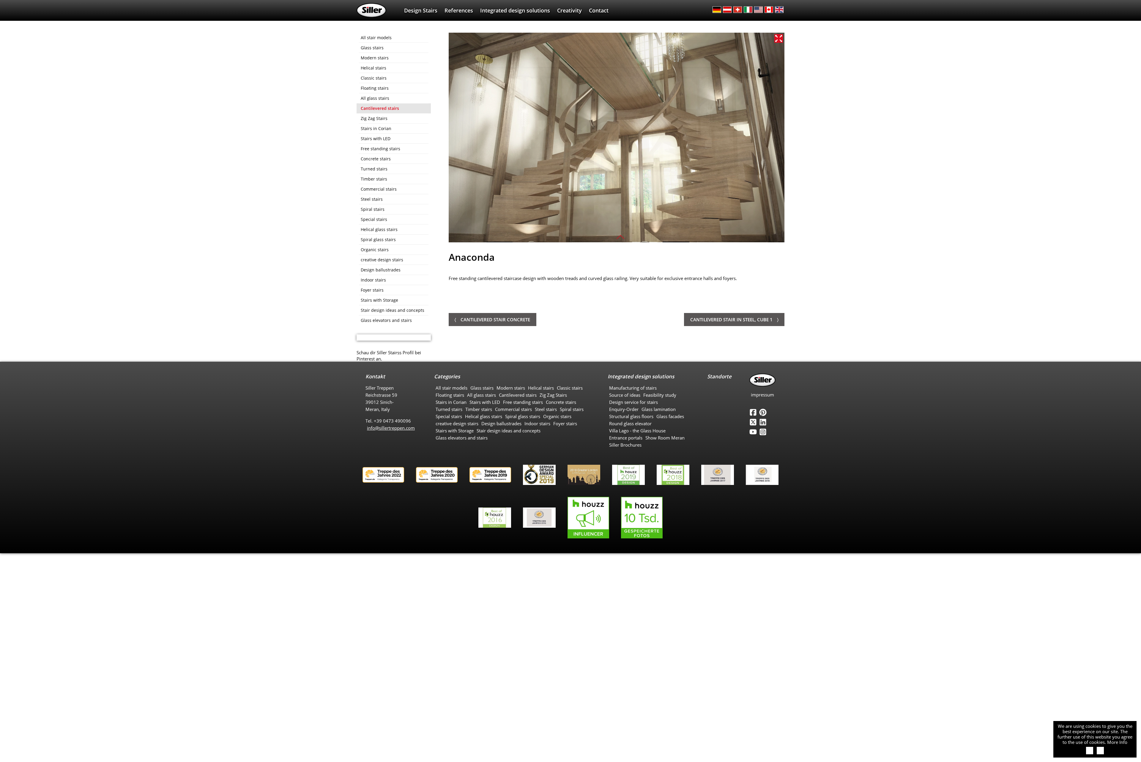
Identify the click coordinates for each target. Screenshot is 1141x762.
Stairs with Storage (379, 300)
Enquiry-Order (624, 409)
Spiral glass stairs (378, 239)
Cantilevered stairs (380, 108)
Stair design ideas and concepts (392, 310)
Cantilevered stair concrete (495, 319)
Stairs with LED (375, 138)
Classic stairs (374, 78)
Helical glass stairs (379, 229)
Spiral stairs (372, 209)
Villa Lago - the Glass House (637, 431)
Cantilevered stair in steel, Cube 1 (731, 319)
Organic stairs (375, 249)
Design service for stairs (633, 402)
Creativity (569, 10)
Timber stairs (374, 179)
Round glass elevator (630, 423)
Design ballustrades (381, 270)
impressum (762, 395)
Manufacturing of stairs (633, 388)
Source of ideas (624, 395)
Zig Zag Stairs (374, 118)
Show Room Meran (665, 438)
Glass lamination (659, 409)
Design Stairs (420, 10)
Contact (599, 10)
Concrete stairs (376, 159)
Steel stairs (372, 199)
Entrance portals (625, 438)
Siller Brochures (625, 445)
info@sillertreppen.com (391, 428)
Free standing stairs (380, 148)
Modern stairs (375, 58)
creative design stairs (382, 260)
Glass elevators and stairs (386, 320)
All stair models (376, 37)
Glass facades (670, 416)
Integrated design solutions (515, 10)
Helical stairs (373, 68)
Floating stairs (375, 88)
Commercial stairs (379, 189)
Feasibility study (659, 395)
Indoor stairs (373, 280)
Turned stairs (374, 169)
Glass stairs (372, 47)
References (459, 10)
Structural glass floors (631, 416)
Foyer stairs (372, 290)
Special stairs (374, 219)
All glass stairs (375, 98)
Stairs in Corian (376, 128)
